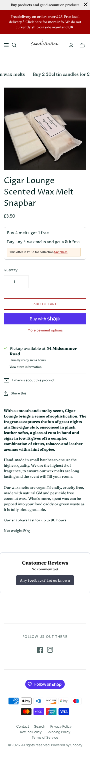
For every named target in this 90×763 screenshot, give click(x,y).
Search (39, 726)
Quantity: (11, 270)
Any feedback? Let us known (45, 580)
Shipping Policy (58, 732)
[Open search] (14, 45)
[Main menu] (6, 45)
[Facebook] (40, 650)
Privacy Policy (61, 726)
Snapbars (61, 252)
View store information (26, 367)
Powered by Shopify (66, 745)
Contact (22, 726)
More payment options (45, 330)
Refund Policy (31, 732)
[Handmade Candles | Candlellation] (45, 42)
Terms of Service (45, 737)
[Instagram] (50, 650)
